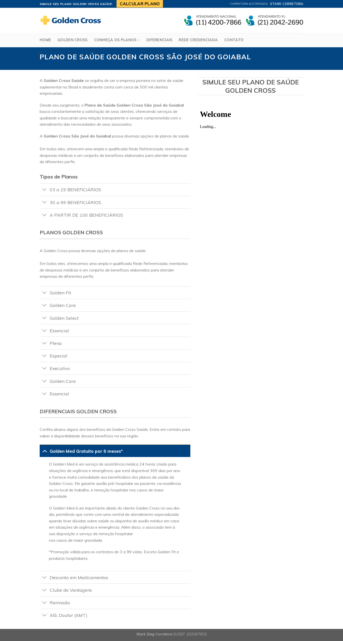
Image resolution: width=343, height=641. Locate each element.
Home (45, 40)
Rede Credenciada (198, 40)
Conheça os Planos (115, 40)
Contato (234, 40)
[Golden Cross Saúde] (72, 20)
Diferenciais (159, 40)
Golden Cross (72, 40)
